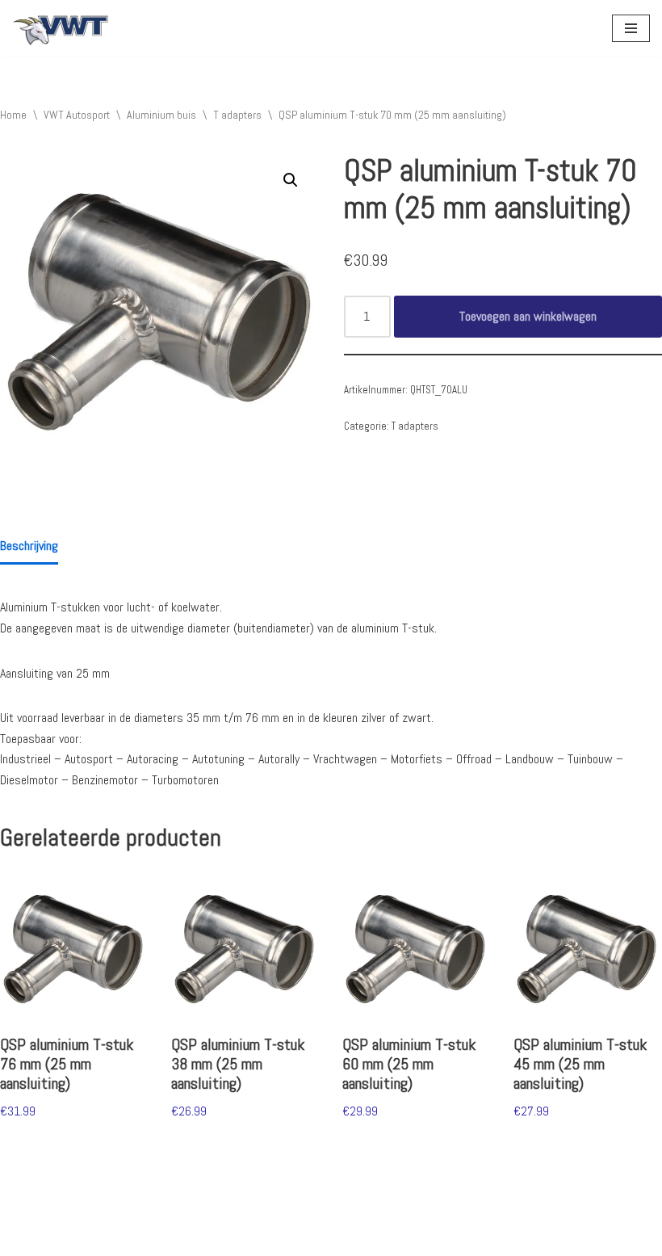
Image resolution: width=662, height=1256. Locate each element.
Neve (23, 1238)
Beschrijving (29, 545)
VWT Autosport (77, 114)
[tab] (29, 547)
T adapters (237, 114)
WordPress (183, 1238)
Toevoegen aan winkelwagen (528, 316)
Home (13, 114)
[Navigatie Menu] (631, 28)
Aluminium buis (161, 114)
